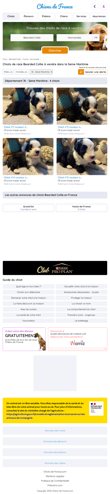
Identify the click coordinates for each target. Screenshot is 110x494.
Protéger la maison (81, 297)
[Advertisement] (55, 238)
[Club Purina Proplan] (55, 268)
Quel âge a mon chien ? (28, 286)
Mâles (8, 72)
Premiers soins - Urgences (81, 314)
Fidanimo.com (55, 485)
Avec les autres (29, 309)
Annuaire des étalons (55, 452)
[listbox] (95, 37)
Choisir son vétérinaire (28, 292)
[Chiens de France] (55, 6)
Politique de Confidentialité (55, 480)
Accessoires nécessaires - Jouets (81, 292)
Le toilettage (81, 320)
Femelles (21, 72)
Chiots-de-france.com (55, 471)
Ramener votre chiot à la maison (28, 297)
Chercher (55, 50)
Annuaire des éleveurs (55, 441)
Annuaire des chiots (55, 430)
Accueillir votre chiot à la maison (81, 286)
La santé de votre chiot (29, 314)
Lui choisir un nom (81, 303)
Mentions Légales (55, 476)
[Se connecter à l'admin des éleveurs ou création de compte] (103, 6)
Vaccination (28, 320)
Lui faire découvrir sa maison (28, 303)
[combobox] (31, 37)
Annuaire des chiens (55, 463)
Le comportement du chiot (81, 309)
